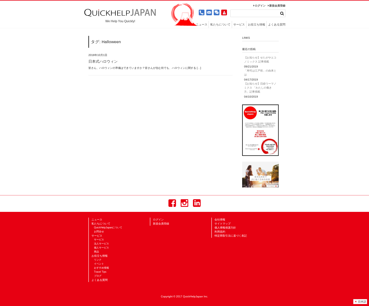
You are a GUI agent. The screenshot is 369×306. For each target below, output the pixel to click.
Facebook (172, 203)
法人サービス (101, 243)
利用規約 (219, 231)
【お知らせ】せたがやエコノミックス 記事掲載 (260, 59)
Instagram (184, 203)
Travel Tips (100, 272)
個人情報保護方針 (225, 227)
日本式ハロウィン (103, 61)
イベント (99, 263)
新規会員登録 (277, 5)
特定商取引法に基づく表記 (230, 235)
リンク (97, 259)
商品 (96, 251)
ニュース (201, 24)
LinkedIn (197, 203)
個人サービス (101, 247)
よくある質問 (276, 24)
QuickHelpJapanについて (108, 227)
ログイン (260, 5)
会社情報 (219, 219)
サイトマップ (222, 223)
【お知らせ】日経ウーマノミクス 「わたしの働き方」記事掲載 (260, 87)
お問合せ (99, 231)
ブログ (97, 276)
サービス (99, 239)
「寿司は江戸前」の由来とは (260, 72)
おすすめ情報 (101, 268)
